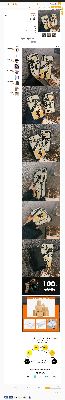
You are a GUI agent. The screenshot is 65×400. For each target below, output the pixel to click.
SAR (33, 15)
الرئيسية (49, 7)
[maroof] (24, 397)
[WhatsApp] (62, 9)
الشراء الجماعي (39, 7)
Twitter (58, 393)
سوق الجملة (29, 7)
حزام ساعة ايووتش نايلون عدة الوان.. (10, 70)
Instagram (55, 393)
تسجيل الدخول (55, 0)
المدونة (24, 7)
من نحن (39, 387)
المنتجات (45, 7)
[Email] (62, 12)
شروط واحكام (27, 387)
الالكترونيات (56, 9)
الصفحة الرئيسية (58, 9)
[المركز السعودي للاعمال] (30, 397)
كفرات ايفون (53, 9)
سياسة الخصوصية (26, 388)
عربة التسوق (11, 3)
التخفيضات (34, 7)
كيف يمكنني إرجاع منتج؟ (14, 388)
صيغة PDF (6, 15)
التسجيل (58, 0)
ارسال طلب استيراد (33, 13)
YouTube (60, 393)
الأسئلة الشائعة (15, 387)
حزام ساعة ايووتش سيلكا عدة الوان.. (10, 48)
